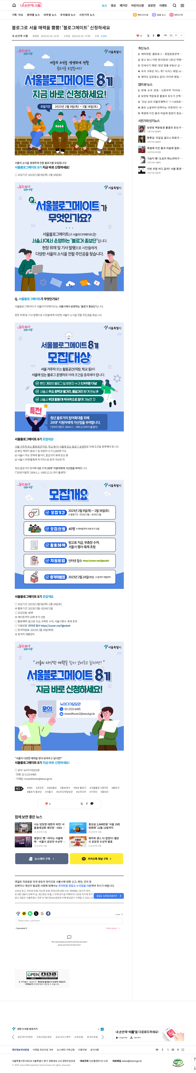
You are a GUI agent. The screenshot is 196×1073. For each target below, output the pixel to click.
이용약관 (82, 1049)
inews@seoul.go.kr (132, 1061)
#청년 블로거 (80, 788)
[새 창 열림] (178, 1059)
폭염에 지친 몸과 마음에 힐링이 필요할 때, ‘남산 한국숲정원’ (161, 113)
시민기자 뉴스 (87, 14)
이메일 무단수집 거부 (43, 1049)
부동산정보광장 (25, 1037)
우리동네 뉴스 (68, 14)
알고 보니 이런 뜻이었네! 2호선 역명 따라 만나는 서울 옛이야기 (161, 59)
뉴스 (104, 5)
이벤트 (163, 5)
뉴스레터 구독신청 (66, 1049)
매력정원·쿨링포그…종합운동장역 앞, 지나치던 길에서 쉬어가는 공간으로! (161, 54)
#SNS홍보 (52, 788)
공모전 (152, 5)
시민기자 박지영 (154, 152)
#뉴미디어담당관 (64, 792)
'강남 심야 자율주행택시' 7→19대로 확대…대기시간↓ (161, 101)
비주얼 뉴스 (50, 14)
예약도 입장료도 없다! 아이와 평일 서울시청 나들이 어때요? (161, 76)
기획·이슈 (17, 14)
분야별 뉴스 (33, 14)
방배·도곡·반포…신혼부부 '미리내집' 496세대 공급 (161, 90)
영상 (113, 5)
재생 (102, 1029)
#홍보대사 (65, 788)
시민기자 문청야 (154, 131)
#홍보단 (104, 792)
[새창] (42, 858)
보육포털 (60, 1037)
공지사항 (94, 1049)
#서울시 (49, 792)
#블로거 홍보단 (34, 792)
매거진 (123, 5)
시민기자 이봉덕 (154, 162)
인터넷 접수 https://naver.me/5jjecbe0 (49, 625)
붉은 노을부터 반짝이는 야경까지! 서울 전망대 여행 (161, 107)
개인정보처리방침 (20, 1049)
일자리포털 (73, 1037)
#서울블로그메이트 (99, 788)
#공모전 (40, 788)
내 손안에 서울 (31, 4)
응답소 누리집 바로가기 (107, 895)
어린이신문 (137, 5)
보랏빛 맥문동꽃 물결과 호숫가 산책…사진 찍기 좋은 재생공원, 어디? (161, 96)
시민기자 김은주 (154, 172)
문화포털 (87, 1037)
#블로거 (115, 788)
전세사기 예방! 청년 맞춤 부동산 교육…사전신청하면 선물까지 (161, 65)
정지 (98, 1029)
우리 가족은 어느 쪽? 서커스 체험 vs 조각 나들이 (161, 71)
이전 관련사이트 (13, 1037)
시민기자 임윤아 (154, 141)
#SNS (29, 788)
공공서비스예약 (44, 1037)
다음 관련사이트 (102, 1037)
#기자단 (93, 792)
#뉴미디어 (81, 792)
